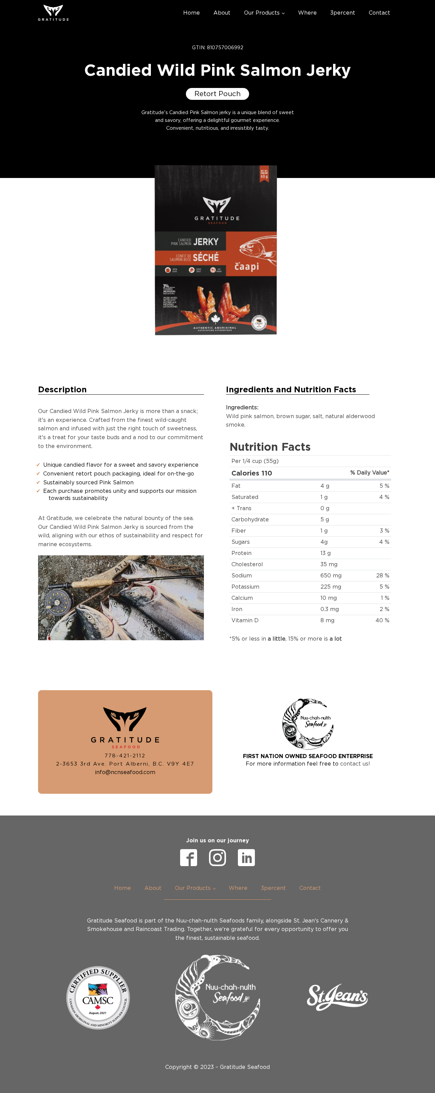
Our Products (262, 13)
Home (191, 13)
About (221, 13)
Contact (379, 13)
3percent (342, 13)
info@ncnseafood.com (125, 772)
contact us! (355, 763)
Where (307, 13)
